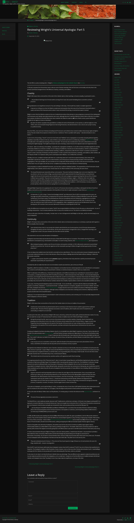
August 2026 (117, 77)
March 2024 (117, 150)
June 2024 (116, 142)
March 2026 (117, 90)
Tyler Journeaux (118, 43)
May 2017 (116, 248)
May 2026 (116, 85)
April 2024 (116, 147)
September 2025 (118, 105)
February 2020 (118, 200)
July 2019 (116, 210)
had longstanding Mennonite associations (61, 419)
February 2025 (118, 122)
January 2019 (117, 220)
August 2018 (117, 227)
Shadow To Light (118, 39)
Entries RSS (4, 517)
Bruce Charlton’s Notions (120, 31)
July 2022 (116, 185)
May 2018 (116, 233)
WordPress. (129, 519)
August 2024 (117, 137)
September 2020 (118, 187)
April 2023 (116, 172)
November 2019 (118, 205)
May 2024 (116, 145)
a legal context (89, 140)
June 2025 (116, 112)
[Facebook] (123, 2)
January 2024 (117, 155)
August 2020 (117, 190)
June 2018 (116, 230)
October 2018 (117, 225)
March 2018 (117, 235)
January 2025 (117, 125)
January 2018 (117, 240)
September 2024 (118, 135)
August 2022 (117, 182)
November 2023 (118, 160)
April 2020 (116, 197)
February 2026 (118, 92)
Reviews (36, 26)
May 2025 (116, 115)
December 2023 (118, 157)
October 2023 (117, 162)
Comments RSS (12, 517)
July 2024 (116, 140)
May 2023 (116, 170)
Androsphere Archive (119, 29)
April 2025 (116, 117)
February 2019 (118, 218)
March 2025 (117, 120)
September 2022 (118, 180)
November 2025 (118, 100)
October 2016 (117, 258)
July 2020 (116, 192)
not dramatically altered (51, 287)
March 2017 (117, 253)
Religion (32, 20)
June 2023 (116, 167)
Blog (3, 34)
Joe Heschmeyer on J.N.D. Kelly (121, 54)
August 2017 (117, 243)
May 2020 (116, 195)
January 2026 (117, 95)
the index (82, 83)
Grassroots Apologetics (120, 33)
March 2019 (117, 215)
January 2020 (117, 202)
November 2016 (118, 255)
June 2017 (116, 245)
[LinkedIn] (127, 2)
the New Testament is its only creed (39, 335)
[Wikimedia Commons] (125, 2)
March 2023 (117, 175)
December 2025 (118, 97)
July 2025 (116, 110)
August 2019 (117, 207)
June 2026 (116, 82)
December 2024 (118, 127)
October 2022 (117, 177)
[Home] (27, 20)
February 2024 (118, 152)
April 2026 (116, 87)
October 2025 (117, 102)
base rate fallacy (88, 391)
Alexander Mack (49, 333)
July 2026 (116, 80)
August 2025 (117, 107)
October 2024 (117, 132)
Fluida (124, 519)
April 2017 (116, 250)
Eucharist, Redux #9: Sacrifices (122, 66)
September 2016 (118, 260)
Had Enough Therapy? (119, 35)
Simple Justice (117, 41)
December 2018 (118, 223)
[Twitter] (130, 2)
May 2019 (116, 212)
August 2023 (117, 165)
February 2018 (118, 238)
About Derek (6, 27)
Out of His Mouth (118, 37)
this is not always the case (81, 240)
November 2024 (118, 130)
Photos (4, 31)
